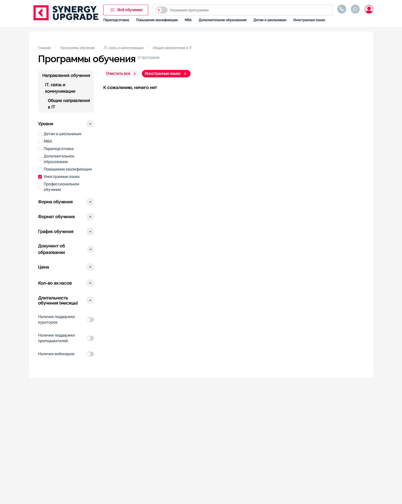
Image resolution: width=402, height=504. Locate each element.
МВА (188, 20)
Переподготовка (116, 20)
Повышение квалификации (157, 20)
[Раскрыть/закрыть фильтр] (90, 124)
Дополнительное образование (223, 20)
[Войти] (368, 9)
